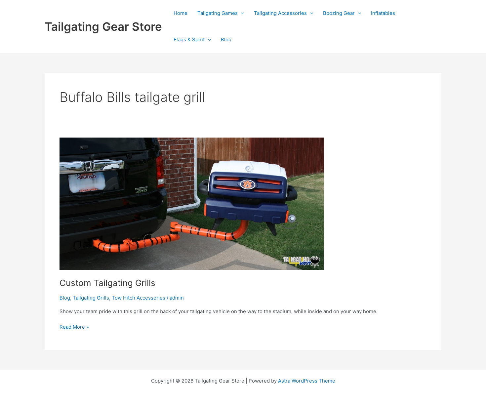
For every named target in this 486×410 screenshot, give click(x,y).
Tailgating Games (217, 13)
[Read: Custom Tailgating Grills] (192, 203)
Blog (226, 39)
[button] (241, 13)
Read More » (74, 327)
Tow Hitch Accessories (138, 298)
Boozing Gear (339, 13)
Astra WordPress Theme (306, 381)
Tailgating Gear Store (103, 26)
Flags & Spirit (189, 39)
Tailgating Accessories (280, 13)
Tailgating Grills (91, 298)
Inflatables (383, 13)
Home (180, 13)
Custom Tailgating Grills (107, 283)
